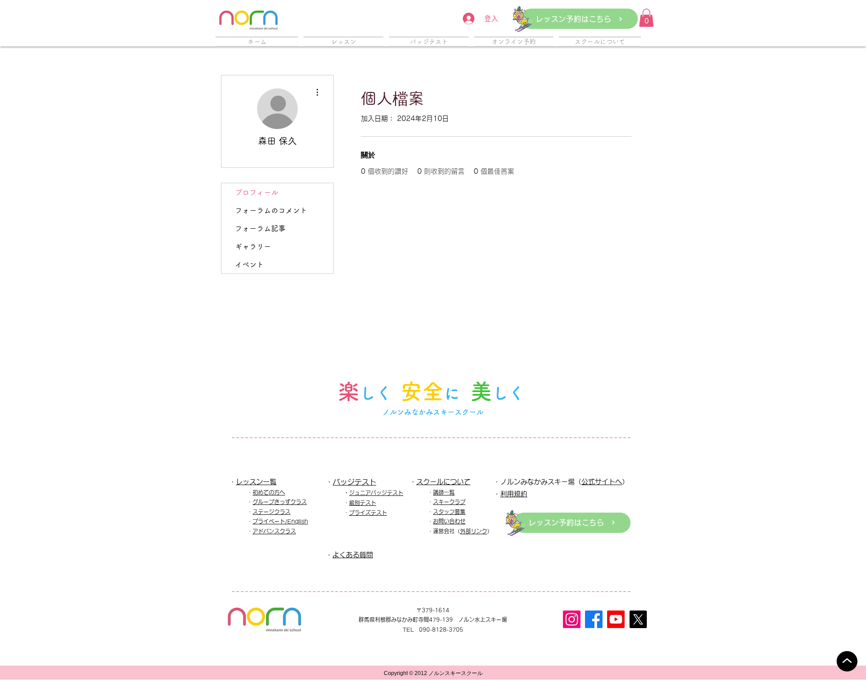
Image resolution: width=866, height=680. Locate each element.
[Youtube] (616, 619)
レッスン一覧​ (256, 481)
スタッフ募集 (449, 511)
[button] (646, 18)
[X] (638, 619)
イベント (249, 264)
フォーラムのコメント (271, 210)
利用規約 (513, 493)
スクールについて (443, 481)
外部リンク (473, 531)
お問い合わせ (449, 521)
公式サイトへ (601, 481)
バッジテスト (354, 482)
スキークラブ (449, 501)
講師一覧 (444, 492)
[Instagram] (571, 619)
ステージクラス (271, 511)
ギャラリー (253, 246)
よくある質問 (352, 554)
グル (258, 501)
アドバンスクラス (274, 531)
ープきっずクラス (285, 501)
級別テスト (362, 502)
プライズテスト (368, 512)
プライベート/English (280, 521)
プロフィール (256, 192)
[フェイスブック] (594, 619)
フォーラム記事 (260, 228)
